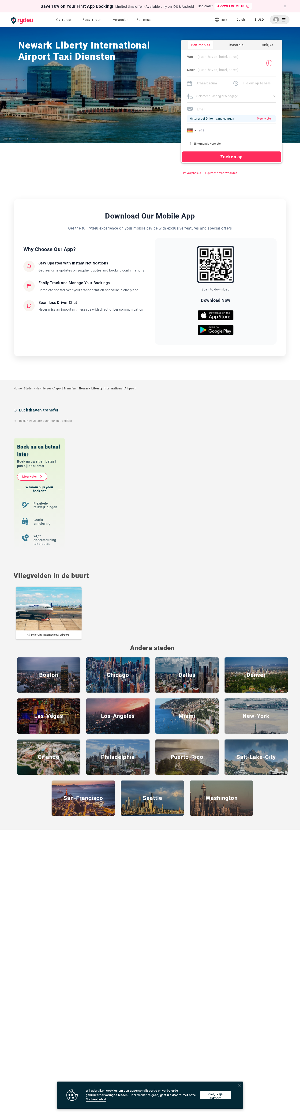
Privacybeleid (192, 173)
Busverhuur (91, 20)
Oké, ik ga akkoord (215, 1095)
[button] (192, 130)
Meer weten (29, 476)
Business (143, 20)
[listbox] (240, 19)
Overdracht (65, 20)
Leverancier (118, 20)
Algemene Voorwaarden (221, 173)
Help (224, 20)
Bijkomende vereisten (208, 143)
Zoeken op (231, 156)
